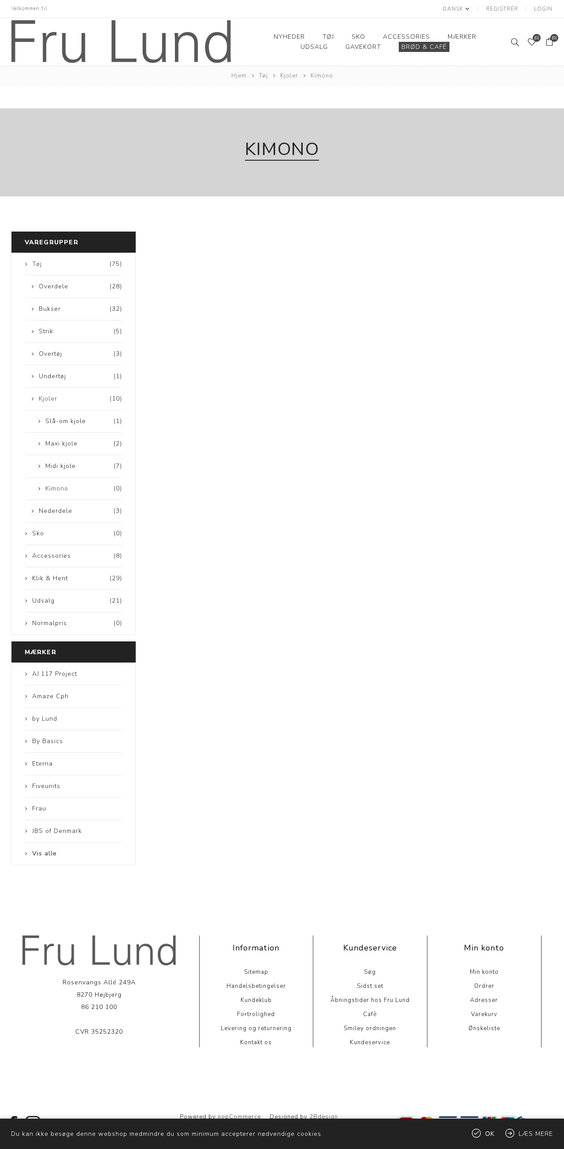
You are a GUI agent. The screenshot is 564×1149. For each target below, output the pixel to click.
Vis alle (44, 853)
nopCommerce (239, 1117)
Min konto (484, 972)
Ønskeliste (484, 1028)
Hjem (239, 76)
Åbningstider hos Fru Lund (370, 1000)
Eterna (42, 763)
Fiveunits (46, 786)
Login (543, 8)
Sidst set (370, 986)
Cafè (370, 1014)
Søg (370, 972)
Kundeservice (370, 1042)
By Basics (47, 741)
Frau (39, 808)
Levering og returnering (256, 1028)
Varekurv (484, 1014)
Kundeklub (256, 1000)
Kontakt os (256, 1042)
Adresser (484, 1000)
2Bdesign (323, 1117)
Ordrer (484, 986)
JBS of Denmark (57, 831)
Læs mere (99, 1058)
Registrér (502, 8)
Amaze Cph (50, 696)
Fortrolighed (256, 1014)
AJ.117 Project (54, 674)
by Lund (44, 718)
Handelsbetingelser (256, 986)
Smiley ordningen (370, 1028)
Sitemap (256, 972)
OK (489, 1134)
